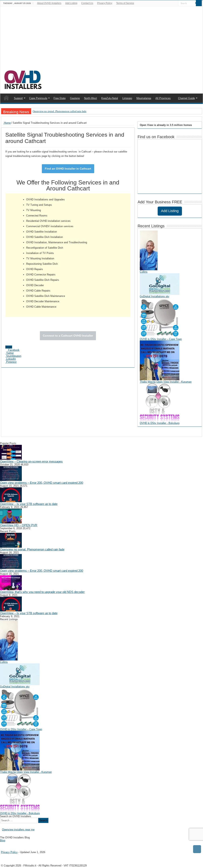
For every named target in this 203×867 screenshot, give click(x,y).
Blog (2, 840)
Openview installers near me (18, 829)
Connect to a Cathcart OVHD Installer (68, 335)
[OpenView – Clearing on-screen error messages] (11, 452)
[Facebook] (175, 3)
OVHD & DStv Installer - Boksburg (159, 423)
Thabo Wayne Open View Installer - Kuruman (166, 381)
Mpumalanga (143, 98)
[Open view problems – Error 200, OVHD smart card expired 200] (11, 473)
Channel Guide (186, 98)
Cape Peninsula (38, 98)
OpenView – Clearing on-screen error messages (31, 461)
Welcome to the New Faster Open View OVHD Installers (6, 98)
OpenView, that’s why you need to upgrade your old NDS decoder (42, 592)
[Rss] (171, 3)
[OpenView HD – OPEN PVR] (11, 515)
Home (7, 122)
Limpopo (127, 98)
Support (18, 98)
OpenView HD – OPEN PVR (18, 525)
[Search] (199, 3)
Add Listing (71, 3)
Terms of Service (125, 3)
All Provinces (163, 98)
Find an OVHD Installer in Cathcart (68, 168)
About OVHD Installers (49, 3)
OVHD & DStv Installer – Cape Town (161, 339)
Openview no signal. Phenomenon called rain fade (59, 111)
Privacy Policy (104, 3)
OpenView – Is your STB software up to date (28, 504)
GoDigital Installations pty (154, 296)
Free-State (60, 98)
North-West (90, 98)
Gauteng (75, 98)
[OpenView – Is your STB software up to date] (11, 494)
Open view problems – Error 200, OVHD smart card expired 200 (41, 482)
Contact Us (87, 3)
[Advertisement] (101, 40)
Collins (143, 271)
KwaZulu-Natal (109, 98)
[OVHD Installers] (23, 79)
